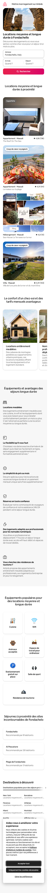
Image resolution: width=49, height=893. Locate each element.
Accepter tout (24, 863)
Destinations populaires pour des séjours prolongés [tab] (24, 788)
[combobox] (23, 54)
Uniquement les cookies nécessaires (23, 870)
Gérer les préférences (23, 877)
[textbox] (13, 63)
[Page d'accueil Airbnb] (5, 4)
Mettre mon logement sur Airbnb (27, 4)
